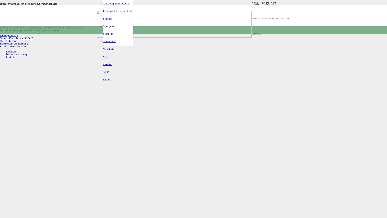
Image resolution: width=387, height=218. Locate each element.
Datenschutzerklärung (16, 54)
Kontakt (10, 57)
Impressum (11, 51)
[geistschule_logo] (174, 36)
